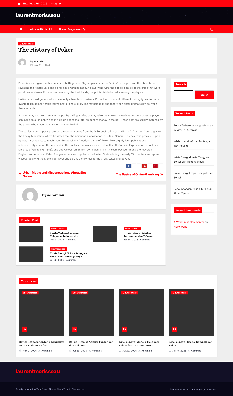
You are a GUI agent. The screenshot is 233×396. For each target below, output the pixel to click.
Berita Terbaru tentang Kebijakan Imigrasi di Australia (64, 236)
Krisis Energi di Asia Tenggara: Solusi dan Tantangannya (69, 255)
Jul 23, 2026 (57, 260)
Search (180, 84)
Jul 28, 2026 (131, 239)
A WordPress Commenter (189, 222)
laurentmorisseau (38, 15)
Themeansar (78, 389)
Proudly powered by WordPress (32, 389)
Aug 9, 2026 (57, 239)
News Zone (62, 389)
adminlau (39, 61)
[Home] (21, 29)
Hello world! (181, 226)
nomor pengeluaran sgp (73, 29)
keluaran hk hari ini (41, 29)
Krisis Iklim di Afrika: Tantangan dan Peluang (138, 234)
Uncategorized (27, 44)
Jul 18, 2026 (179, 350)
